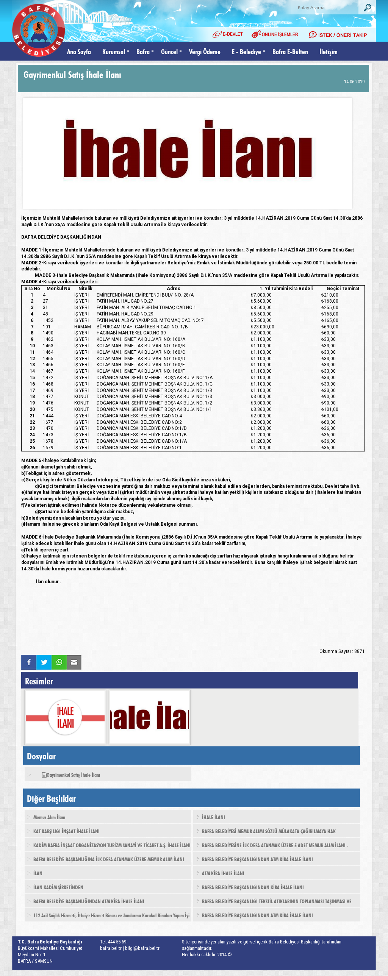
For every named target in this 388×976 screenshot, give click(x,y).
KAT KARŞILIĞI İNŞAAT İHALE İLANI (66, 830)
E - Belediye (246, 51)
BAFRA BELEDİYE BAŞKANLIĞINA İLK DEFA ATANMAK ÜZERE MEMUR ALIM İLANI (108, 858)
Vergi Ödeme (205, 51)
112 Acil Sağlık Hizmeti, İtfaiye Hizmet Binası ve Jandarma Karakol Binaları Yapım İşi (111, 914)
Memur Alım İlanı (49, 816)
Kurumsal (113, 51)
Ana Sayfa (79, 51)
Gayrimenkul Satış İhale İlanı (73, 774)
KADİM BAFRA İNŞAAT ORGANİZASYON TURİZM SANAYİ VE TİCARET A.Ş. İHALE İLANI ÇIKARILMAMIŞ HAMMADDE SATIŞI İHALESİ (108, 847)
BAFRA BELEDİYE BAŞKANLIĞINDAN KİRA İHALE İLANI (253, 886)
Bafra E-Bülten (290, 51)
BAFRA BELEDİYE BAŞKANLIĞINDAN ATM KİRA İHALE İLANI (257, 858)
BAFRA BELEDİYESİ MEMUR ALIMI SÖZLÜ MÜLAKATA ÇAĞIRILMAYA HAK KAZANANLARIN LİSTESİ (264, 833)
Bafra (143, 51)
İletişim (328, 51)
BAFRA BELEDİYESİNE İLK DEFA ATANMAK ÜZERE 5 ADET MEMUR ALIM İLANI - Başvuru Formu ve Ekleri (271, 847)
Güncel (169, 51)
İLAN (37, 872)
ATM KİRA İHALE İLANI (223, 872)
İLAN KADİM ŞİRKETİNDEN (58, 886)
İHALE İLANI (213, 816)
